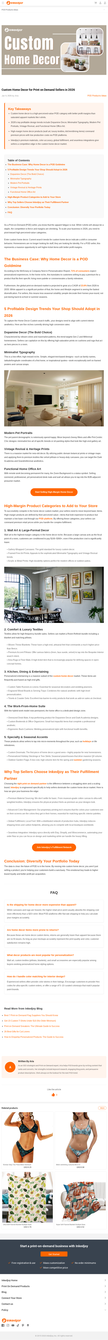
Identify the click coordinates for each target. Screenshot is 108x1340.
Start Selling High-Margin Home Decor (54, 492)
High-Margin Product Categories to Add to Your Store (34, 197)
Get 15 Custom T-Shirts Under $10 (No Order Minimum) (30, 1021)
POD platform (45, 519)
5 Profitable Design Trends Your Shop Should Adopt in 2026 (37, 170)
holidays (87, 741)
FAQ (10, 212)
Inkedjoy (15, 787)
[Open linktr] (28, 1325)
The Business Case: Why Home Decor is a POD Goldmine (36, 164)
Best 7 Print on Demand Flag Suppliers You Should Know (31, 1015)
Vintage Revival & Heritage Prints (26, 187)
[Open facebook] (3, 1325)
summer (78, 760)
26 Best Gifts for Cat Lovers (17, 1031)
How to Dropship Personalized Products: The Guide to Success (33, 1037)
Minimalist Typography (20, 179)
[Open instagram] (8, 1325)
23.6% (84, 285)
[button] (54, 1310)
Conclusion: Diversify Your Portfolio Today (29, 207)
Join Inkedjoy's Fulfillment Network (54, 847)
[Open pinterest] (23, 1325)
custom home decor (63, 676)
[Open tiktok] (18, 1325)
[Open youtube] (13, 1325)
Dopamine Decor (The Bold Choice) (27, 174)
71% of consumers (80, 271)
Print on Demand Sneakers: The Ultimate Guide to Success (32, 1026)
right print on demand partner (32, 784)
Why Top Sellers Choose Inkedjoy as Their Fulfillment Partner (38, 202)
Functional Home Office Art (22, 192)
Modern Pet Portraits (19, 183)
